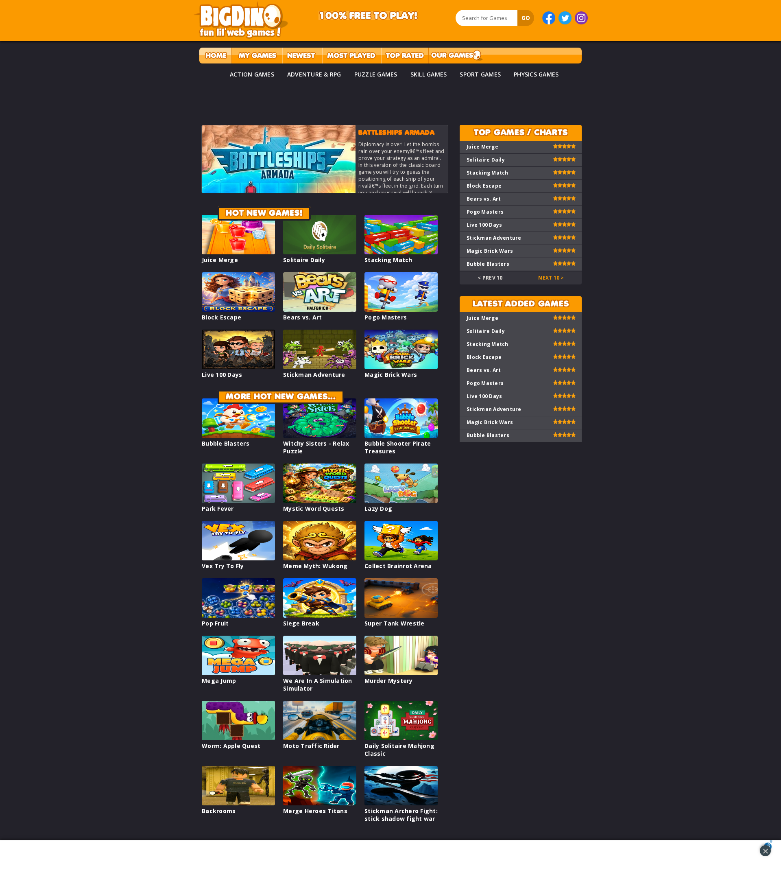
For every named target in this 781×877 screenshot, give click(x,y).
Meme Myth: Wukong (315, 566)
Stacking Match (388, 260)
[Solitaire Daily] (319, 252)
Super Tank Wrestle (394, 623)
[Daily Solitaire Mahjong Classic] (401, 738)
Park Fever (218, 508)
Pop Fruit (215, 623)
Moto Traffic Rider (311, 746)
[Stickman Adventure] (319, 367)
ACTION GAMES (252, 74)
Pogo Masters (385, 317)
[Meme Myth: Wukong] (319, 558)
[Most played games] (351, 55)
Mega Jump (219, 681)
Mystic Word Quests (314, 508)
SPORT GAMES (480, 74)
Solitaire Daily (304, 260)
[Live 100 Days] (238, 367)
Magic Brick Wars (390, 374)
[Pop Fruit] (238, 615)
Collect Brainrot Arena (398, 566)
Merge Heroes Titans (315, 811)
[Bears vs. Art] (319, 309)
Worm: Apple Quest (231, 746)
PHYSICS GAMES (536, 74)
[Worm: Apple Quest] (238, 738)
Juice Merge (220, 260)
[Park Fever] (238, 501)
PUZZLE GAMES (375, 74)
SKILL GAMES (428, 74)
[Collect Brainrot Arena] (401, 558)
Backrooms (219, 811)
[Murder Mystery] (401, 673)
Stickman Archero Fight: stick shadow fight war (401, 814)
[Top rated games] (404, 55)
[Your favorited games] (257, 55)
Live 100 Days (222, 374)
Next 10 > (551, 277)
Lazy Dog (378, 508)
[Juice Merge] (238, 252)
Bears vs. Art (302, 317)
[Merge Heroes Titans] (319, 803)
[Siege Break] (319, 615)
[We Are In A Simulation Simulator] (319, 673)
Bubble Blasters (225, 443)
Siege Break (301, 623)
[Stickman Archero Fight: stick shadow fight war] (401, 803)
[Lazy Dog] (401, 501)
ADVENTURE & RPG (314, 74)
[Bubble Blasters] (238, 436)
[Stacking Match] (401, 252)
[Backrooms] (238, 803)
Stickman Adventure (314, 374)
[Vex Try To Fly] (238, 558)
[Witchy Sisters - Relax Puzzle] (319, 436)
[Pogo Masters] (401, 309)
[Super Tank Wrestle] (401, 615)
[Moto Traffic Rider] (319, 738)
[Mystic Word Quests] (319, 501)
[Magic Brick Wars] (401, 367)
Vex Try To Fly (223, 566)
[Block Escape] (238, 309)
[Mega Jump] (238, 673)
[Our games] (456, 55)
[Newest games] (302, 55)
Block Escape (221, 317)
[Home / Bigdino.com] (215, 55)
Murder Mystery (388, 681)
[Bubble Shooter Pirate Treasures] (401, 436)
